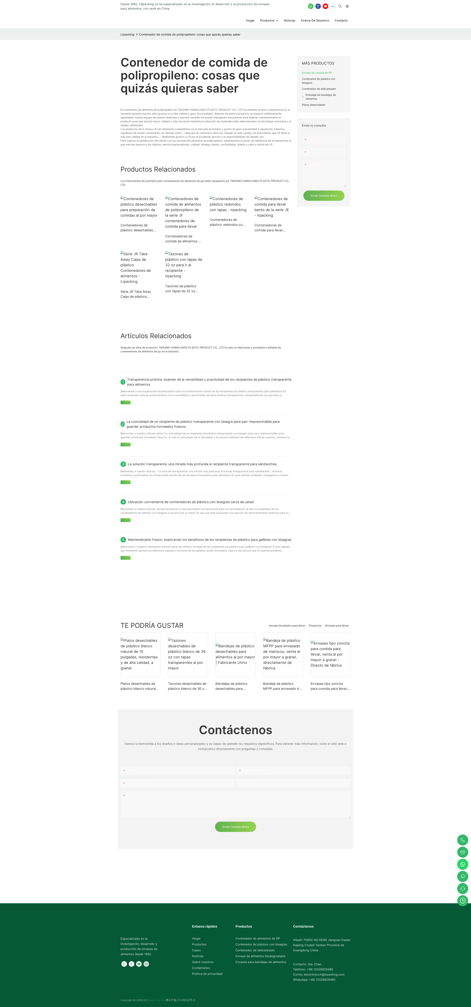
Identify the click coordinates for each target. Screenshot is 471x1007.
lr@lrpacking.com (332, 974)
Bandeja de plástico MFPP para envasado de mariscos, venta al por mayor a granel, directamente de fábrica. (282, 686)
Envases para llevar (337, 625)
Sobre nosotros (203, 962)
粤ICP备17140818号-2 (180, 1000)
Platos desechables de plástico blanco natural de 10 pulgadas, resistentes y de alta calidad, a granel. (138, 686)
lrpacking (127, 34)
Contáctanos (201, 968)
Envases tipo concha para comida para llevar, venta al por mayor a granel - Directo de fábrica (329, 686)
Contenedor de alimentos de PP (258, 938)
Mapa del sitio (157, 1000)
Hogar (196, 938)
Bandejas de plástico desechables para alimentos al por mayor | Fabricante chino (234, 686)
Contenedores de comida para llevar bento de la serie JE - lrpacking (270, 228)
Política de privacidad (207, 974)
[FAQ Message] (462, 900)
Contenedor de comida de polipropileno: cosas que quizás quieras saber (189, 34)
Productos (315, 625)
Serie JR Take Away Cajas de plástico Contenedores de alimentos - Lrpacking (137, 294)
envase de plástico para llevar (287, 625)
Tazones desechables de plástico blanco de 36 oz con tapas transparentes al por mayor (187, 686)
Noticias (197, 956)
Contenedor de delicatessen (255, 950)
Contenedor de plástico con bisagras (261, 944)
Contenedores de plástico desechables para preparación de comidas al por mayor (137, 228)
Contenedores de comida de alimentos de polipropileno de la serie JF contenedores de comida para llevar (183, 239)
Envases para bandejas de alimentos (261, 962)
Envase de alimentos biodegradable (260, 956)
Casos (196, 950)
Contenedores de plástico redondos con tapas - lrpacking (227, 222)
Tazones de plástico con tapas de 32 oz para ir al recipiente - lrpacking (181, 288)
